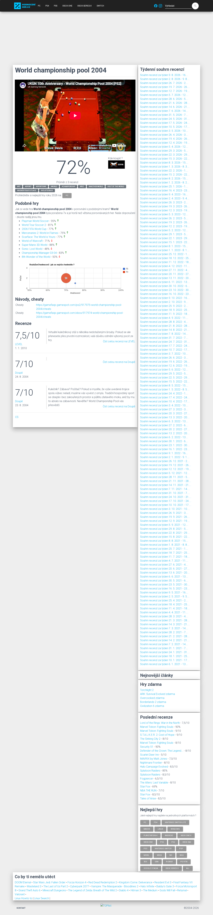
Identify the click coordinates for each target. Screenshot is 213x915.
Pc (145, 822)
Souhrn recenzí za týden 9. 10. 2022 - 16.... (165, 298)
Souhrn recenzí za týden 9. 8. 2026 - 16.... (164, 75)
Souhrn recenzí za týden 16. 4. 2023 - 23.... (165, 190)
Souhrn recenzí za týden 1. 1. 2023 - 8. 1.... (165, 250)
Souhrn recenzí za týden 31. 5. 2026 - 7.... (164, 114)
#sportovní (41, 186)
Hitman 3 (136, 890)
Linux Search (41, 898)
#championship (68, 186)
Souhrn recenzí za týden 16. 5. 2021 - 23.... (165, 588)
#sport (28, 186)
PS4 (47, 6)
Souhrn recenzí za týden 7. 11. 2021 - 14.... (165, 489)
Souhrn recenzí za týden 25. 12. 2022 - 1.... (165, 254)
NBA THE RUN (148, 790)
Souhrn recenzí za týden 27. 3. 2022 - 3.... (164, 409)
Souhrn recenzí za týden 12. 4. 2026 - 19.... (165, 142)
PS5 (55, 6)
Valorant (20, 894)
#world (54, 186)
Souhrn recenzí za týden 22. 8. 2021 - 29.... (165, 532)
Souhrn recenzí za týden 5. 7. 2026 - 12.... (164, 95)
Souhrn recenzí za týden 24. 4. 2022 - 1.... (164, 393)
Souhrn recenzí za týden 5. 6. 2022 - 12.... (164, 369)
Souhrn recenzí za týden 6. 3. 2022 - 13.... (164, 421)
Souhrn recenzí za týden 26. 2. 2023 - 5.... (164, 218)
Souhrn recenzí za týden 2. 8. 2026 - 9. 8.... (165, 79)
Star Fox (145, 786)
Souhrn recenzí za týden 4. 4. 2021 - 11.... (164, 612)
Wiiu (182, 855)
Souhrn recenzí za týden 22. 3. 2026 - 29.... (165, 154)
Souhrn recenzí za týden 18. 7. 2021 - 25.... (165, 552)
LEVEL (18, 344)
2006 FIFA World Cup (34, 229)
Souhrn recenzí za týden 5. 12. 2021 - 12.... (165, 473)
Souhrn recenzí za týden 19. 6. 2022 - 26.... (165, 361)
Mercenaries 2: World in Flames (40, 233)
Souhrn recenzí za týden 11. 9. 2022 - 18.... (165, 313)
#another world (96, 186)
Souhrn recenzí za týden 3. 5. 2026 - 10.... (164, 130)
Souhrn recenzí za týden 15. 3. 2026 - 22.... (165, 158)
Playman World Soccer (35, 221)
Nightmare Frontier (151, 762)
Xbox (159, 855)
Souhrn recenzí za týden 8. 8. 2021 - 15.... (164, 540)
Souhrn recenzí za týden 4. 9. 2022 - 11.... (164, 317)
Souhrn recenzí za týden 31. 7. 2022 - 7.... (164, 337)
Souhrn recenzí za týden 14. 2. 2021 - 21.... (165, 640)
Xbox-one (148, 842)
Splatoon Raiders (150, 770)
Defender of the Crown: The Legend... (161, 750)
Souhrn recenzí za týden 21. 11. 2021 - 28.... (165, 481)
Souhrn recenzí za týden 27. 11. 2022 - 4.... (165, 270)
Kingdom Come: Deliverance (136, 882)
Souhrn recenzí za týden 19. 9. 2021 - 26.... (165, 516)
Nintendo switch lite (175, 822)
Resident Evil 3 (163, 882)
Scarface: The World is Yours (38, 236)
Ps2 (173, 842)
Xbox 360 (187, 842)
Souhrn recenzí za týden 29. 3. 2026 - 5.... (164, 150)
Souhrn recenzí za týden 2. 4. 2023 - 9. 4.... (165, 198)
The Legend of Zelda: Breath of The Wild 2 (92, 890)
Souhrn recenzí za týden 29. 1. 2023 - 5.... (164, 234)
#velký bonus (47, 190)
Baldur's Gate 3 (165, 886)
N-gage (169, 862)
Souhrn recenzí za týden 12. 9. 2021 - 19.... (165, 520)
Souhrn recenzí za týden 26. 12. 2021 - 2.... (165, 461)
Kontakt (21, 908)
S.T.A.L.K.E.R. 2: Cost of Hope (157, 734)
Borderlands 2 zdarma (153, 702)
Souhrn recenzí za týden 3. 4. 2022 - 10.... (164, 405)
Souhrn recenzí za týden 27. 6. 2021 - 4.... (164, 564)
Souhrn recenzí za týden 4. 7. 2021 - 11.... (164, 560)
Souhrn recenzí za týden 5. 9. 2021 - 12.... (164, 524)
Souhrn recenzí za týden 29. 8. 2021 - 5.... (164, 528)
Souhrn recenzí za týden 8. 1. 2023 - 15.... (164, 246)
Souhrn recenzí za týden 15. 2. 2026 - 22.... (165, 174)
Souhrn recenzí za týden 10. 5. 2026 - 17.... (165, 126)
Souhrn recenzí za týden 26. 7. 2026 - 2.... (164, 83)
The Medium (150, 890)
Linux (160, 829)
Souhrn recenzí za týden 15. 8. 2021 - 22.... (165, 536)
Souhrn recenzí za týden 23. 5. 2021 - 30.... (165, 584)
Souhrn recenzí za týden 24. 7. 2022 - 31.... (165, 341)
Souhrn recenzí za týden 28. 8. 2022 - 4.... (164, 321)
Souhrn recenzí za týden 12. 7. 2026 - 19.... (165, 91)
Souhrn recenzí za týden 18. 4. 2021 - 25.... (165, 604)
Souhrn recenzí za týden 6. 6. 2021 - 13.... (164, 576)
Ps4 (155, 822)
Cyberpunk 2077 (80, 886)
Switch (100, 6)
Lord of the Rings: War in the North (160, 722)
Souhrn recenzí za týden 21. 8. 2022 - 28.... (165, 325)
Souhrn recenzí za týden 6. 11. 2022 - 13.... (165, 282)
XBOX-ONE (67, 6)
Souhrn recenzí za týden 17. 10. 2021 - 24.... (165, 501)
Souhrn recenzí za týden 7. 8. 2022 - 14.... (164, 333)
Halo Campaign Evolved (154, 766)
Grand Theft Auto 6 (29, 890)
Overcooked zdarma (152, 698)
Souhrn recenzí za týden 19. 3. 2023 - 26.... (165, 206)
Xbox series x (172, 868)
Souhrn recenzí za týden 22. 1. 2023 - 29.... (165, 238)
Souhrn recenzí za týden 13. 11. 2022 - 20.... (165, 278)
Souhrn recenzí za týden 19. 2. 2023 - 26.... (165, 222)
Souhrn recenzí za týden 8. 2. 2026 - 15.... (164, 178)
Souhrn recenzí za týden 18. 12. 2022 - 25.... (165, 258)
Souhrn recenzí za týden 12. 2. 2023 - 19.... (165, 226)
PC (39, 6)
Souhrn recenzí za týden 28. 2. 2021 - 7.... (164, 632)
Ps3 (145, 848)
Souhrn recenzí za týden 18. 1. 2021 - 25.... (165, 656)
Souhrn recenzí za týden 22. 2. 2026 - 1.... (164, 170)
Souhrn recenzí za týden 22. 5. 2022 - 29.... (165, 377)
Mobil (146, 855)
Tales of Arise (148, 798)
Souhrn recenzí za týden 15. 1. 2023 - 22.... (165, 242)
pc (67, 195)
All (187, 868)
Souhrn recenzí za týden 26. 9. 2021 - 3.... (164, 512)
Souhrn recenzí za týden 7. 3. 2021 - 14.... (164, 628)
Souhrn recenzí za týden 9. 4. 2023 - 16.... (164, 194)
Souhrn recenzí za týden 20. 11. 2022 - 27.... (165, 274)
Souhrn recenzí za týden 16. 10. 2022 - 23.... (165, 294)
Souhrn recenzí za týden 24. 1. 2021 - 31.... (165, 652)
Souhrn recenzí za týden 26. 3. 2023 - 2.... (164, 202)
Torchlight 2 (147, 690)
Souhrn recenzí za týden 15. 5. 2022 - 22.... (165, 381)
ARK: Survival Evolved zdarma (157, 694)
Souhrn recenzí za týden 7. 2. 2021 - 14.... (164, 644)
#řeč (82, 186)
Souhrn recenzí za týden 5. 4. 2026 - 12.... (164, 146)
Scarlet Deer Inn (149, 754)
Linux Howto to (23, 898)
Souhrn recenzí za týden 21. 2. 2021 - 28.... (165, 636)
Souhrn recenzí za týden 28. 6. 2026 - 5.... (164, 99)
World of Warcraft (32, 240)
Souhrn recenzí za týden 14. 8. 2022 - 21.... (165, 329)
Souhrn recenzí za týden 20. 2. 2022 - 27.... (165, 429)
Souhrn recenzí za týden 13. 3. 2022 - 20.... (165, 417)
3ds (145, 862)
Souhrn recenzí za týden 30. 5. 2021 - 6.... (164, 580)
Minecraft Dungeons (55, 890)
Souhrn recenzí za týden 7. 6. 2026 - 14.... (164, 110)
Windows (175, 829)
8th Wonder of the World (36, 256)
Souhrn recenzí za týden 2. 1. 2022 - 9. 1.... (165, 457)
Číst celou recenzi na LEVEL (119, 341)
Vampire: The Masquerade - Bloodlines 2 (115, 886)
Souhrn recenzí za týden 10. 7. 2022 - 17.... (165, 349)
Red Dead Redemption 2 (103, 882)
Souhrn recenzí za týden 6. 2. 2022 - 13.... (164, 437)
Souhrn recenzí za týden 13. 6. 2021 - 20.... (165, 572)
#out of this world (115, 186)
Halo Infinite (147, 886)
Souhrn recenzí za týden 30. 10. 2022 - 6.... (165, 286)
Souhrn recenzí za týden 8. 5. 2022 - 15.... (164, 385)
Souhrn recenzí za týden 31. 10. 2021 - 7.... (165, 493)
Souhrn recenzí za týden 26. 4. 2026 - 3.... (164, 134)
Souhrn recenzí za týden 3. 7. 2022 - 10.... (164, 353)
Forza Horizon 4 (77, 882)
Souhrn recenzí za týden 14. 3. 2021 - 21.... (165, 624)
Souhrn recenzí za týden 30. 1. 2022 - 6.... (164, 441)
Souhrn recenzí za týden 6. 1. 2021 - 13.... (164, 664)
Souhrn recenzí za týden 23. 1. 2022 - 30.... (165, 445)
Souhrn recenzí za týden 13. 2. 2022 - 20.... (165, 433)
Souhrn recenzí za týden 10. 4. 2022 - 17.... (165, 401)
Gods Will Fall (168, 890)
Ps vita (183, 862)
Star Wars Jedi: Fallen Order (49, 882)
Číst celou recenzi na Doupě (119, 362)
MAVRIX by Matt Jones (153, 758)
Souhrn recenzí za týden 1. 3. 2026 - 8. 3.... (165, 166)
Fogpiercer (146, 778)
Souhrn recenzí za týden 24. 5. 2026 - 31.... (165, 118)
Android (169, 835)
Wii (170, 855)
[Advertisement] (106, 38)
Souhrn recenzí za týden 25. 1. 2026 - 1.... (164, 186)
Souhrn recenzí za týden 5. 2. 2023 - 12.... (164, 230)
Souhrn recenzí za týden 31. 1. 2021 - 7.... (164, 648)
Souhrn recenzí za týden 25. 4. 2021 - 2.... (164, 600)
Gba (156, 862)
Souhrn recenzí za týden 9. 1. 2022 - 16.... (164, 453)
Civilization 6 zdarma (152, 706)
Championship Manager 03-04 (39, 252)
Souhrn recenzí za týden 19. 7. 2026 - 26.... (165, 87)
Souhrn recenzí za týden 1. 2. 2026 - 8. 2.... (165, 182)
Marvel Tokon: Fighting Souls (156, 726)
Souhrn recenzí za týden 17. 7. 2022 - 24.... (165, 345)
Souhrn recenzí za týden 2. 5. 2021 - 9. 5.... (165, 596)
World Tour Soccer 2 (34, 225)
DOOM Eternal (23, 882)
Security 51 (146, 746)
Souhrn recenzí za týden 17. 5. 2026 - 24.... (165, 122)
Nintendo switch (163, 848)
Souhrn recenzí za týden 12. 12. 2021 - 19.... (165, 469)
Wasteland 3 (34, 886)
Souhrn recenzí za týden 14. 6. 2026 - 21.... (165, 106)
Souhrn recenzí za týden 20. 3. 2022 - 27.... (165, 413)
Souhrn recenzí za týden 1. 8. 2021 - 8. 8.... (165, 544)
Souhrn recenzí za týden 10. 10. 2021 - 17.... (165, 505)
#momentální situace (26, 190)
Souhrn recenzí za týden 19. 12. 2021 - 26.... (165, 465)
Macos (147, 829)
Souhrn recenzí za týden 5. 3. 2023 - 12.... (164, 214)
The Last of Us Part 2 (56, 886)
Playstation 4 (150, 835)
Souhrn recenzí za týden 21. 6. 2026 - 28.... (165, 102)
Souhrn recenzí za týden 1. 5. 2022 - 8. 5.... (165, 389)
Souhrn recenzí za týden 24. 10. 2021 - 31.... (165, 497)
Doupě (19, 372)
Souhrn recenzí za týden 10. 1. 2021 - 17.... (165, 660)
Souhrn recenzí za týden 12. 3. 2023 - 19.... (165, 210)
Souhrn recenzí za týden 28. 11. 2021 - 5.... (165, 477)
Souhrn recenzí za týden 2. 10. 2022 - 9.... (164, 302)
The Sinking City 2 (150, 738)
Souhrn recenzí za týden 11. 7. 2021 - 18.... (165, 556)
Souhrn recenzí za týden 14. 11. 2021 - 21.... (165, 485)
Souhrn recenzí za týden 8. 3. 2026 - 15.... (164, 162)
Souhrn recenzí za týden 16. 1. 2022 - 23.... (165, 449)
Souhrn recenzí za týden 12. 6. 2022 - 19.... (165, 365)
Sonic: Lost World (32, 248)
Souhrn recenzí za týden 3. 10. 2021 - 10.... (165, 508)
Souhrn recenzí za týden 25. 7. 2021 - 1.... (164, 548)
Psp (181, 848)
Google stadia (151, 868)
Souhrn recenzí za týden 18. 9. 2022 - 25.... (165, 309)
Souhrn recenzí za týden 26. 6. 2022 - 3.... (164, 357)
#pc (18, 186)
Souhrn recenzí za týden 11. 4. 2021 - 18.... (165, 608)
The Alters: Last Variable (154, 782)
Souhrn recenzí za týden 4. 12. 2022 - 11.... (165, 266)
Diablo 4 (124, 890)
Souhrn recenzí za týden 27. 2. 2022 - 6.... (164, 425)
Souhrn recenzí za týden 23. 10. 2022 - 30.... (165, 290)
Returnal (182, 890)
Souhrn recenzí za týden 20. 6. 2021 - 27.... (165, 568)
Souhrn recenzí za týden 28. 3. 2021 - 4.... (164, 616)
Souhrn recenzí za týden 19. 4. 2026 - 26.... (165, 138)
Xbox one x (186, 835)
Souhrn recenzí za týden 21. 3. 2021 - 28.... (165, 620)
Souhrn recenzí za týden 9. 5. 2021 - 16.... (164, 592)
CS (16, 417)
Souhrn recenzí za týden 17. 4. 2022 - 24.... (165, 397)
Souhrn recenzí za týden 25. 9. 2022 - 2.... (164, 305)
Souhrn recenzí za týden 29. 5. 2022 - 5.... (164, 373)
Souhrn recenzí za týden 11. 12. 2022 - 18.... (165, 262)
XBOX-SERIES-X (84, 6)
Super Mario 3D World (34, 244)
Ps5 (162, 842)
